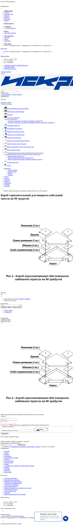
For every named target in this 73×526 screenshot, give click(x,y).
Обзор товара (8, 310)
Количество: (4, 303)
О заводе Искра (9, 461)
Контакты (7, 19)
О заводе (7, 12)
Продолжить (4, 433)
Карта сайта (7, 472)
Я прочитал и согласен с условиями (29, 446)
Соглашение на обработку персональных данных (25, 446)
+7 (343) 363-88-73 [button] (6, 516)
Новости (7, 17)
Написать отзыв (5, 320)
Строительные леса (10, 491)
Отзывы (6, 454)
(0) (1, 294)
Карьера (6, 16)
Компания (7, 168)
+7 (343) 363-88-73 (9, 28)
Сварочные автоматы (10, 486)
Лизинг (6, 20)
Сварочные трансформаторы (13, 483)
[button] (4, 48)
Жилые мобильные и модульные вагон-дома (17, 488)
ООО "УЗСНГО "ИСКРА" (22, 299)
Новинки (7, 493)
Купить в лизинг (17, 307)
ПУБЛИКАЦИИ (9, 67)
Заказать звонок (17, 94)
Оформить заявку (6, 102)
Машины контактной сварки (13, 481)
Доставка (7, 469)
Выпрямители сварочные (12, 480)
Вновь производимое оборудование (15, 494)
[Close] (1, 323)
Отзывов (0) (8, 312)
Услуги (6, 176)
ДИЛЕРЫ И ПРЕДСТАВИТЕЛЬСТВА (16, 65)
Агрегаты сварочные (10, 478)
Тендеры (7, 186)
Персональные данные (11, 457)
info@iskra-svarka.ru (10, 33)
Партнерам (7, 183)
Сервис (6, 464)
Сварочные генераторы (11, 484)
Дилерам (7, 184)
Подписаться (21, 444)
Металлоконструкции (10, 489)
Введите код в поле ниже (9, 430)
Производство (8, 14)
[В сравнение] (1, 296)
